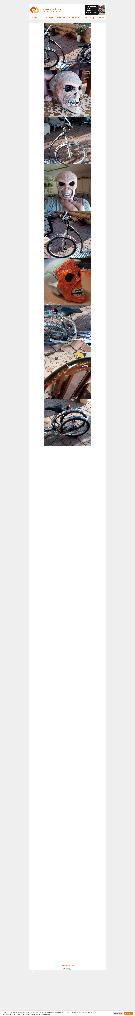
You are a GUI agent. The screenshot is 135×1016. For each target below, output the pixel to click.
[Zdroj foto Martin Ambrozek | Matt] (67, 93)
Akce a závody (89, 18)
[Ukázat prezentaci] (67, 965)
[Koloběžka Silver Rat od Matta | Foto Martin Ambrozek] (67, 46)
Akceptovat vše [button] (128, 1013)
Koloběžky (34, 18)
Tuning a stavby (48, 18)
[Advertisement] (67, 995)
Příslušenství (61, 18)
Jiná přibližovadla (74, 18)
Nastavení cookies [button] (118, 1013)
